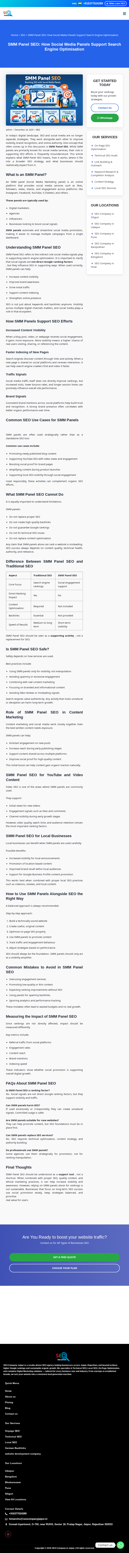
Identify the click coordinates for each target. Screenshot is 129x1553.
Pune (8, 1488)
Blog (7, 1408)
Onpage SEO (12, 1431)
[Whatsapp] (120, 1545)
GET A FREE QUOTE (64, 1257)
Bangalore (11, 1476)
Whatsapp (105, 117)
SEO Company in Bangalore (102, 255)
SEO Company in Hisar (102, 265)
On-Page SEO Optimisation (100, 147)
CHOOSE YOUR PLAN (64, 1268)
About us (10, 1396)
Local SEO (11, 1442)
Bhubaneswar (13, 1482)
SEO (23, 35)
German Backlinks (15, 1448)
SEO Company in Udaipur (102, 225)
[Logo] (63, 1356)
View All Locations (15, 1499)
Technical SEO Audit (106, 155)
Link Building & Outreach (101, 163)
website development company (23, 1453)
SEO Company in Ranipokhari (102, 245)
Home (14, 35)
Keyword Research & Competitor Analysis (104, 173)
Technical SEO (13, 1436)
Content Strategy (104, 181)
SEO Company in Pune (102, 235)
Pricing (9, 1402)
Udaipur (9, 1471)
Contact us (11, 1413)
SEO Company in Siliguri (102, 215)
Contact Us (105, 107)
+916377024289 (93, 3)
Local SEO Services (105, 188)
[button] (124, 13)
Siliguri (9, 1493)
